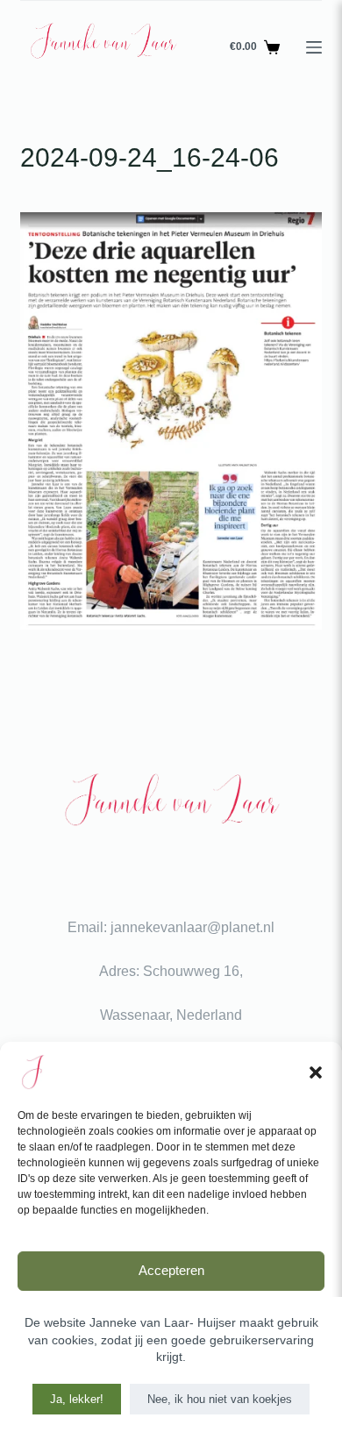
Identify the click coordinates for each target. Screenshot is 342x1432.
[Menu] (314, 47)
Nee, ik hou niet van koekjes (219, 1399)
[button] (315, 1072)
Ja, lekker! (76, 1399)
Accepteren (171, 1270)
